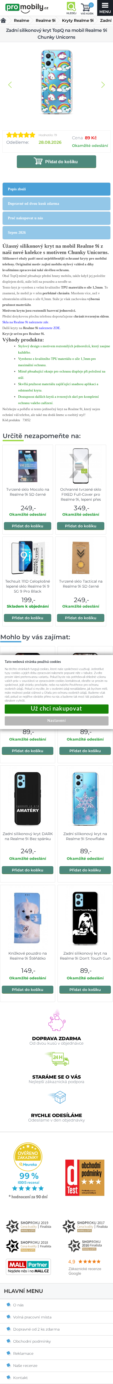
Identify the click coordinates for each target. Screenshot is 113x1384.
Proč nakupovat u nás (25, 218)
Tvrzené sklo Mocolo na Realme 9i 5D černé (27, 492)
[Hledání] (71, 8)
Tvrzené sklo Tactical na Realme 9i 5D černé (80, 584)
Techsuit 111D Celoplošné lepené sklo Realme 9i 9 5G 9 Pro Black (27, 586)
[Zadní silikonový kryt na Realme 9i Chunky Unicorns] (56, 82)
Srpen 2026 (17, 233)
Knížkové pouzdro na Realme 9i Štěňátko (27, 956)
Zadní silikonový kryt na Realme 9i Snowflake (85, 836)
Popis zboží (17, 189)
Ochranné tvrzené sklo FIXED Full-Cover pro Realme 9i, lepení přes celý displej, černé (80, 497)
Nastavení (56, 720)
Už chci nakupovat (57, 708)
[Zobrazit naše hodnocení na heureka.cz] (28, 1198)
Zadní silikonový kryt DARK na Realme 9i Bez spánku (28, 836)
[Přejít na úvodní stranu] (27, 8)
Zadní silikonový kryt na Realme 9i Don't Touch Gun (85, 956)
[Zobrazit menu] (105, 8)
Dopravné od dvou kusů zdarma (33, 204)
